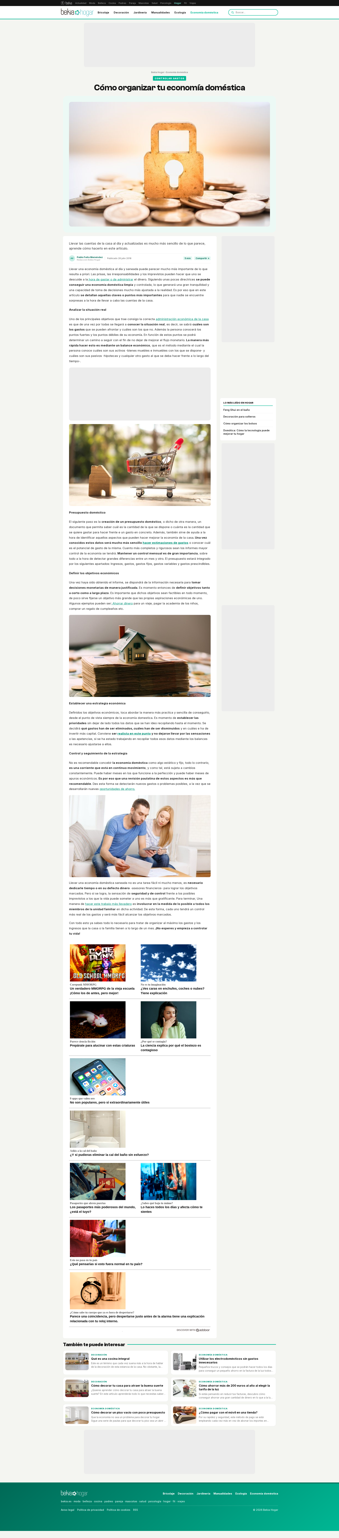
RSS (135, 1509)
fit (174, 1501)
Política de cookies (118, 1509)
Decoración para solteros (239, 416)
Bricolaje (103, 12)
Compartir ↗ (202, 258)
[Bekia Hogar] (77, 12)
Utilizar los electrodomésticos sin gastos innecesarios (228, 1360)
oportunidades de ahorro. (117, 789)
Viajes (192, 3)
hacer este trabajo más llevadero (108, 904)
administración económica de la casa (182, 319)
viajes (181, 1501)
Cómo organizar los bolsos (240, 423)
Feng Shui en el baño (236, 409)
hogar (167, 1501)
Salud (154, 3)
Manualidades (160, 12)
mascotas (131, 1501)
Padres (122, 3)
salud (142, 1501)
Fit (185, 3)
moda (77, 1501)
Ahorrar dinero (122, 603)
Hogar (177, 3)
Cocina (112, 3)
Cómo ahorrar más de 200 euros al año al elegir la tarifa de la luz (234, 1387)
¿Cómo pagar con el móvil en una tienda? (228, 1412)
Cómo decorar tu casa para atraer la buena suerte (127, 1385)
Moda (92, 3)
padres (108, 1501)
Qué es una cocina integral (110, 1358)
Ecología (180, 12)
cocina (98, 1501)
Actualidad (80, 3)
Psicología (165, 3)
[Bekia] (66, 3)
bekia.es (66, 1501)
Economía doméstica (204, 12)
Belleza (102, 3)
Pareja (132, 3)
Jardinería (140, 12)
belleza (87, 1501)
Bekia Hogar (157, 72)
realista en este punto (134, 733)
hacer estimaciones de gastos (165, 542)
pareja (119, 1501)
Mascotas (144, 3)
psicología (154, 1501)
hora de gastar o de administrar (110, 279)
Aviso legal (67, 1509)
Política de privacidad (90, 1509)
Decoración (121, 12)
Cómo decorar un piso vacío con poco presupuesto (128, 1412)
